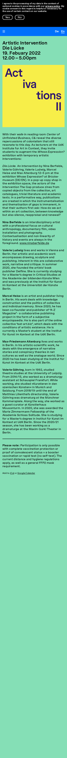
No (20, 17)
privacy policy (52, 6)
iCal (12, 473)
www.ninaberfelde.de (34, 243)
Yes (7, 17)
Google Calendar (26, 473)
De (57, 31)
